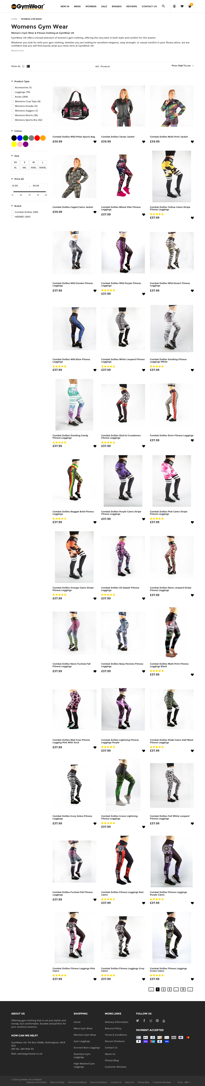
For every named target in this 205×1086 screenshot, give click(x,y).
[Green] (25, 138)
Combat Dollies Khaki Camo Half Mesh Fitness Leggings (171, 741)
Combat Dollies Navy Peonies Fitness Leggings (122, 665)
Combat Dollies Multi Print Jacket (169, 136)
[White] (31, 144)
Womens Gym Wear (85, 1034)
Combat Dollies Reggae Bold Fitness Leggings (73, 512)
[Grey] (31, 138)
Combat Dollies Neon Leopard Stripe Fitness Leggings (170, 589)
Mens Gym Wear (83, 1028)
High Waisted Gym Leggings (84, 1065)
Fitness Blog (112, 1060)
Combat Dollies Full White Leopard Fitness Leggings (169, 817)
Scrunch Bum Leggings (87, 1047)
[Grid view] (23, 66)
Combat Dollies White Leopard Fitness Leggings (123, 360)
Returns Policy (113, 1028)
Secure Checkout (114, 1041)
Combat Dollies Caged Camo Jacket (73, 207)
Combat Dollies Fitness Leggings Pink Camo (74, 969)
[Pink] (20, 144)
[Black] (14, 138)
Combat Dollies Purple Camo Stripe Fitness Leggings (121, 512)
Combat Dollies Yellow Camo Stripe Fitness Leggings (170, 208)
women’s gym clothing (70, 37)
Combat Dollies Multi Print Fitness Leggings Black (169, 665)
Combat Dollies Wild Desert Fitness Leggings (170, 284)
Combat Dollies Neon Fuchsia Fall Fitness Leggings (71, 665)
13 (183, 989)
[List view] (28, 66)
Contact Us (111, 1047)
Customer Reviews (115, 1066)
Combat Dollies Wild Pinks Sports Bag (74, 136)
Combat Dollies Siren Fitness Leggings (171, 435)
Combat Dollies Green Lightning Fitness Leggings (119, 817)
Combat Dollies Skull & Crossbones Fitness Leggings (121, 436)
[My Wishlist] (182, 6)
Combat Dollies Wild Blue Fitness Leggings (71, 360)
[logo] (28, 6)
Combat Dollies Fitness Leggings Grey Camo (122, 969)
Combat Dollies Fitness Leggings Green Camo (168, 969)
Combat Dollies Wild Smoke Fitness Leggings (73, 284)
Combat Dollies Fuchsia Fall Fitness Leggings (73, 893)
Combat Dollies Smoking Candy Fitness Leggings (70, 436)
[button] (102, 50)
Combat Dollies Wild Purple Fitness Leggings (121, 284)
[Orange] (43, 138)
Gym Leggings (82, 1041)
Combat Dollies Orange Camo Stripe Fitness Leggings (73, 589)
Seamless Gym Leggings (82, 1056)
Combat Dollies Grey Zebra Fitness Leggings (72, 817)
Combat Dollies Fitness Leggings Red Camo (122, 893)
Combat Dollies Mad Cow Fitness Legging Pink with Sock (71, 741)
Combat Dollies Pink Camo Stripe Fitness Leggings (168, 512)
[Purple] (25, 144)
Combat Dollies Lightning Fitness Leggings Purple (120, 741)
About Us (110, 1054)
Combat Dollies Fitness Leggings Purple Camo (168, 893)
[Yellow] (14, 144)
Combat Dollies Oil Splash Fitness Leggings (120, 589)
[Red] (37, 138)
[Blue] (20, 138)
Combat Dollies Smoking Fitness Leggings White (168, 360)
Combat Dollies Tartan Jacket (118, 136)
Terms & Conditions (116, 1034)
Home (14, 19)
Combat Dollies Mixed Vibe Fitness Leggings (121, 208)
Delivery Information (116, 1022)
